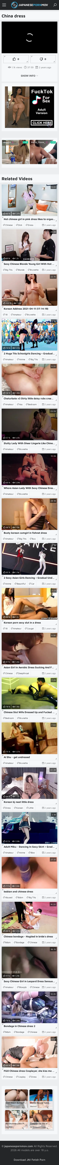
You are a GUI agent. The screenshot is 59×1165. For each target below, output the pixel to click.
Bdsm (20, 897)
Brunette (34, 269)
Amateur (17, 314)
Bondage (20, 942)
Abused (8, 897)
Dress (30, 225)
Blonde (21, 269)
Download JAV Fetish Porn (29, 1159)
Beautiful (21, 583)
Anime (22, 359)
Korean (19, 807)
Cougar (30, 628)
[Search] (54, 4)
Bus (34, 538)
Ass (20, 404)
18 (6, 314)
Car (32, 583)
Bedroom (32, 404)
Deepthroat (23, 673)
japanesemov (33, 5)
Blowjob (23, 987)
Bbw (33, 852)
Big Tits (8, 269)
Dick (20, 225)
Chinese (9, 225)
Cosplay (22, 1076)
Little (31, 807)
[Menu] (4, 4)
